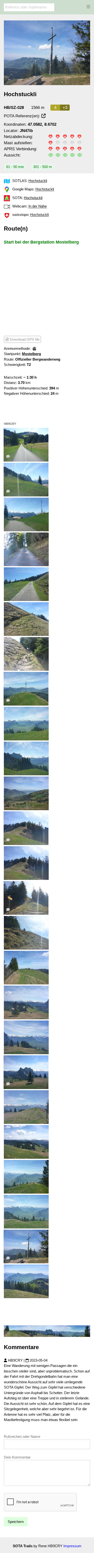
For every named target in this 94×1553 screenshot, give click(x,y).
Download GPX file (24, 339)
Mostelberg (31, 354)
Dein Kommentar (17, 1457)
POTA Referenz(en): (22, 116)
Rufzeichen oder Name (22, 1436)
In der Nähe (37, 206)
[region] (47, 290)
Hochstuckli (37, 181)
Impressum (72, 1546)
